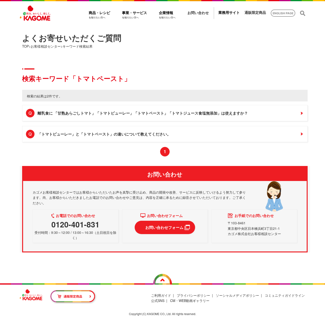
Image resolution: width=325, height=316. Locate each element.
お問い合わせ (198, 12)
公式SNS (157, 300)
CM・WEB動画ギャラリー (189, 300)
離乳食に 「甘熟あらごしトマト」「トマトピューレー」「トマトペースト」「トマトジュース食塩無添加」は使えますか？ (143, 113)
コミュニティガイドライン (285, 295)
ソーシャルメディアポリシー (237, 295)
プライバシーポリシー (193, 295)
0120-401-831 (75, 224)
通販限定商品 (255, 12)
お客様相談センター (46, 46)
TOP (25, 46)
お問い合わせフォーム (164, 227)
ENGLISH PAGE (283, 13)
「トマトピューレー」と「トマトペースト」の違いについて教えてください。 (104, 134)
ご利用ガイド (161, 295)
